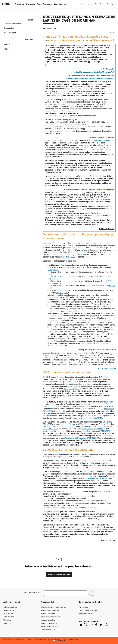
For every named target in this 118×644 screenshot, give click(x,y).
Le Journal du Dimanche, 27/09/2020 (81, 438)
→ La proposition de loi (107, 368)
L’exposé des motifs (51, 353)
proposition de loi (102, 141)
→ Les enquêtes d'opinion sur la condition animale (96, 350)
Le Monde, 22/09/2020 (92, 418)
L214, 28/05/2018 (71, 389)
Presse (30, 19)
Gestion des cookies (67, 639)
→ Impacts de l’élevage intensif (101, 137)
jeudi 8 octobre (64, 257)
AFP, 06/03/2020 (50, 429)
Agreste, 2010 (62, 293)
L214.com (29, 639)
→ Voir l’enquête (107, 69)
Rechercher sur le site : (32, 593)
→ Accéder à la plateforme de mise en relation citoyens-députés (89, 78)
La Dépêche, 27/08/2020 (93, 429)
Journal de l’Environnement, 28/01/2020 (93, 431)
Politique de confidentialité (41, 639)
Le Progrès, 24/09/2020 (92, 433)
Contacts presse (106, 229)
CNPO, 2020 (53, 279)
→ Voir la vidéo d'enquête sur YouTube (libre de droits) (92, 72)
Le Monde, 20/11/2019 (66, 413)
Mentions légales (55, 639)
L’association (9, 28)
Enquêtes (29, 39)
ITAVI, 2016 (53, 270)
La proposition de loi (51, 243)
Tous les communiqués (13, 23)
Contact (76, 639)
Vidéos (6, 49)
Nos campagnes (10, 32)
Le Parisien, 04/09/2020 (76, 424)
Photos (7, 44)
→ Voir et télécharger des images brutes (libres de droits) (91, 75)
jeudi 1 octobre (80, 255)
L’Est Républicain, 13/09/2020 (95, 478)
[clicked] (91, 593)
